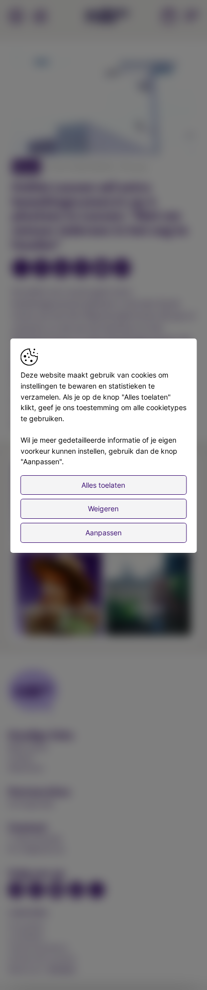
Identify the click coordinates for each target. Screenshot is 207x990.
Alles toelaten (103, 485)
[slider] (103, 123)
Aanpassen (103, 532)
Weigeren (103, 508)
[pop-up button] (163, 139)
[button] (105, 104)
